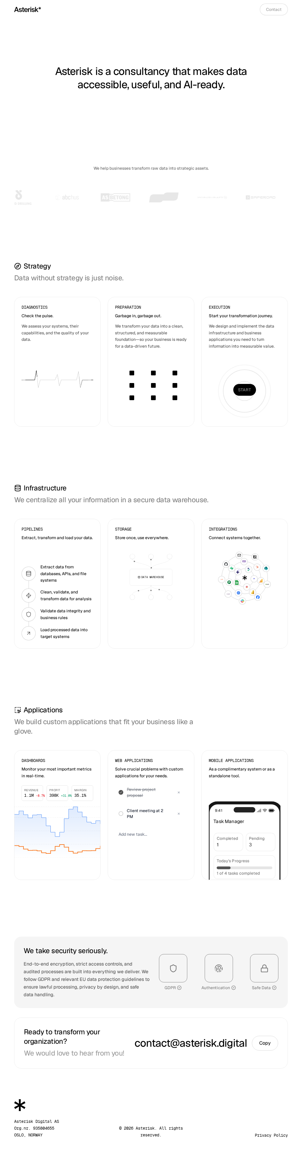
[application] (57, 831)
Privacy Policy (271, 1135)
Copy (265, 1043)
